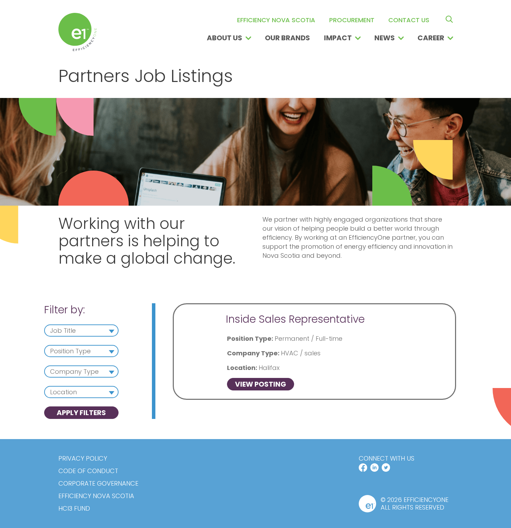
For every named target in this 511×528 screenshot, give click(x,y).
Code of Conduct (88, 471)
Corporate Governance (98, 483)
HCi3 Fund (74, 508)
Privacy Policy (82, 458)
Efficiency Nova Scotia (96, 496)
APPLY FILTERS (81, 413)
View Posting (260, 384)
